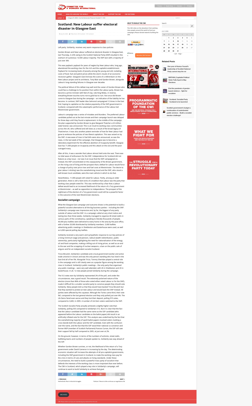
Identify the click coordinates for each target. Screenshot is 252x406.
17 (178, 44)
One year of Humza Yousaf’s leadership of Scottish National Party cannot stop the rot (179, 69)
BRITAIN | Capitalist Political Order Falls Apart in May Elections (179, 80)
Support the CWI (114, 14)
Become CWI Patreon (144, 55)
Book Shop (169, 6)
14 (164, 44)
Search (164, 23)
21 (164, 48)
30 (173, 51)
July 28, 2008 (64, 34)
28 (164, 51)
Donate (179, 6)
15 (169, 44)
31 (178, 51)
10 (178, 41)
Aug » (180, 54)
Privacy (189, 6)
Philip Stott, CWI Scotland (77, 34)
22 (169, 48)
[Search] (192, 26)
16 (173, 44)
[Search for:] (184, 18)
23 (173, 48)
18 (182, 44)
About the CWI (98, 14)
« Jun (175, 54)
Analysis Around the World (77, 14)
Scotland (91, 34)
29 (169, 51)
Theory (159, 6)
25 (182, 48)
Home (60, 14)
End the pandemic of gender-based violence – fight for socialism (179, 91)
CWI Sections (130, 14)
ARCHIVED (63, 395)
